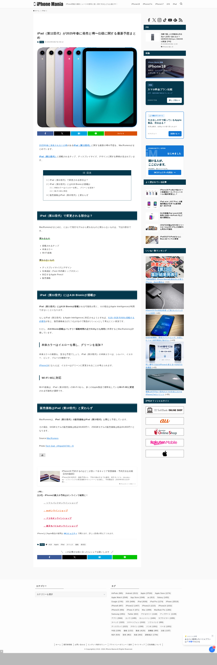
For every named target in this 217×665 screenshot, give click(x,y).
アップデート (168, 614)
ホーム (58, 645)
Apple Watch (120, 597)
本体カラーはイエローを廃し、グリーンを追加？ (74, 188)
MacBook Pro (162, 610)
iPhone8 (117, 606)
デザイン (137, 626)
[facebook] (149, 20)
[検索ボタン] (181, 4)
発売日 (83, 544)
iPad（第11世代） (82, 145)
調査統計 (151, 635)
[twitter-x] (154, 20)
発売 (127, 635)
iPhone (172, 602)
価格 (77, 544)
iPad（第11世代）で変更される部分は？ (69, 180)
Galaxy (163, 597)
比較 (165, 631)
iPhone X (133, 610)
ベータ (165, 626)
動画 (140, 631)
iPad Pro (156, 602)
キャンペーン (147, 618)
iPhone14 (165, 606)
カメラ (131, 618)
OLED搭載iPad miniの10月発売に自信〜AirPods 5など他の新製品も (171, 215)
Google (117, 602)
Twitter (133, 614)
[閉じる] (212, 635)
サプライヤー (166, 618)
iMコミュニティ (70, 533)
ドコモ (151, 626)
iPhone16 (44, 365)
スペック (70, 544)
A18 (50, 544)
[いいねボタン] (42, 455)
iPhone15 (118, 610)
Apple (56, 544)
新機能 (153, 631)
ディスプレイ (120, 626)
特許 (116, 635)
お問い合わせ (80, 645)
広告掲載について (154, 645)
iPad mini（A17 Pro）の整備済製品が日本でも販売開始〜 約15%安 (171, 204)
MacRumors (53, 438)
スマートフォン (136, 622)
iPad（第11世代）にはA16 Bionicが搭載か (70, 184)
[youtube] (170, 20)
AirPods (117, 593)
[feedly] (175, 20)
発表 (138, 635)
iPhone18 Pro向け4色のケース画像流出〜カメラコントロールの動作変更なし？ (171, 192)
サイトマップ (139, 645)
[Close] (1, 651)
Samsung (118, 614)
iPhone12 (132, 606)
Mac (146, 610)
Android (132, 593)
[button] (45, 133)
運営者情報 (67, 645)
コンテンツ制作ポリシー (97, 645)
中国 (116, 631)
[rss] (180, 20)
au (151, 597)
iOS (130, 602)
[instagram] (159, 20)
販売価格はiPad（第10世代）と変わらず (69, 195)
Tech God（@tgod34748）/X (60, 446)
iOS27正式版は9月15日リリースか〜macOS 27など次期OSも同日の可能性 (172, 227)
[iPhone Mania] (48, 4)
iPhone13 (149, 606)
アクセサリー (149, 614)
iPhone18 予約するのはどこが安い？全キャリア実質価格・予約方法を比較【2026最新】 (97, 472)
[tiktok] (164, 20)
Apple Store (163, 593)
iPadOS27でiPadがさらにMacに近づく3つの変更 (170, 238)
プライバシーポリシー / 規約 (120, 645)
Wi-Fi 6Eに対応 (60, 191)
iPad (41, 42)
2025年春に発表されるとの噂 (53, 145)
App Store (138, 597)
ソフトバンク (155, 622)
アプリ (117, 618)
